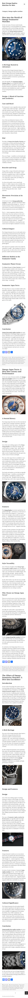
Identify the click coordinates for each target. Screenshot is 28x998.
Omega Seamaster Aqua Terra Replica (15, 358)
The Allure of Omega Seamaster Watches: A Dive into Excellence (12, 677)
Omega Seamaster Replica (16, 363)
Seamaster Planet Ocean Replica (15, 359)
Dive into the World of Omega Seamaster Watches (12, 19)
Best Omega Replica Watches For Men (9, 4)
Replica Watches (5, 359)
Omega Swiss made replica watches (11, 332)
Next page (26, 993)
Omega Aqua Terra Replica (14, 669)
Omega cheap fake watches (13, 637)
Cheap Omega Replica (11, 360)
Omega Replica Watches (12, 362)
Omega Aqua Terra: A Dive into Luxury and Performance (11, 371)
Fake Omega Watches (17, 357)
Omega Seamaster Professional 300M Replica (11, 988)
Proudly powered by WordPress (8, 996)
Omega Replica (5, 362)
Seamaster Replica (15, 986)
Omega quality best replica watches (11, 929)
